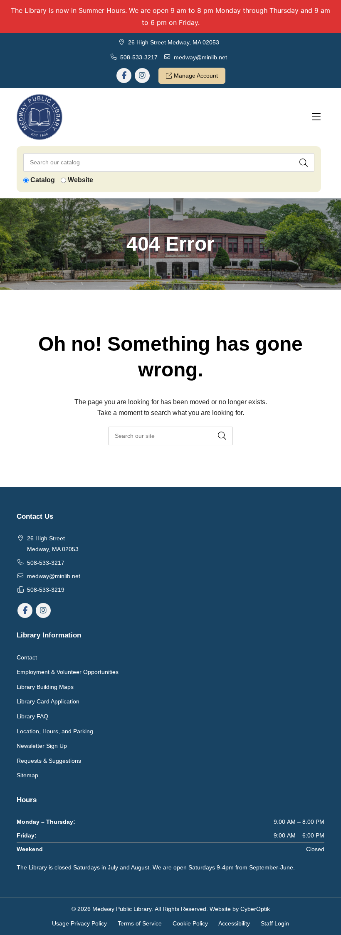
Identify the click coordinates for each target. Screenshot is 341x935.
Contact (27, 657)
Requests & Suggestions (49, 760)
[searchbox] (170, 436)
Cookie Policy (190, 923)
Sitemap (27, 775)
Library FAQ (32, 716)
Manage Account (195, 75)
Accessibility (234, 923)
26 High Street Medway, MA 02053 (173, 42)
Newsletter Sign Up (42, 745)
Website (80, 179)
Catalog (42, 179)
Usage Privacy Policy (79, 923)
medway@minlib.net (200, 57)
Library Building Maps (45, 687)
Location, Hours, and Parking (55, 731)
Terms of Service (140, 923)
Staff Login (275, 923)
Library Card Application (48, 701)
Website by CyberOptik (240, 909)
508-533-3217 (139, 57)
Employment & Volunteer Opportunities (68, 672)
